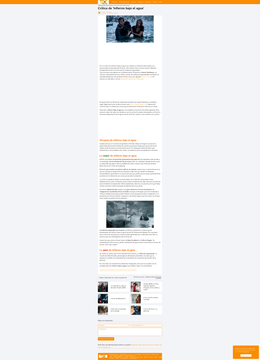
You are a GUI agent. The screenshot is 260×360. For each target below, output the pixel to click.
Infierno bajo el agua (121, 270)
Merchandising (118, 357)
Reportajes (139, 357)
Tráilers (155, 2)
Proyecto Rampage (137, 79)
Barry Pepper (111, 270)
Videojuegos (133, 358)
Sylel (155, 357)
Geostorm (142, 104)
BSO (160, 2)
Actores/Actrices (124, 2)
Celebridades (123, 354)
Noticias (140, 2)
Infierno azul (146, 77)
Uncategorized (124, 358)
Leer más (246, 351)
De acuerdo (246, 355)
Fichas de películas (118, 355)
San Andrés (134, 104)
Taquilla (114, 2)
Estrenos (148, 2)
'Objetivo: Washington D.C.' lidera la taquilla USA (113, 277)
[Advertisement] (130, 54)
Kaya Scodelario (132, 270)
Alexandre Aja (103, 270)
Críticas (133, 2)
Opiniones (132, 357)
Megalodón (125, 79)
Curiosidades (137, 354)
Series (151, 357)
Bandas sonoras (113, 354)
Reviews (146, 357)
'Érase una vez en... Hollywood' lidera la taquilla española (147, 277)
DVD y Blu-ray (146, 354)
